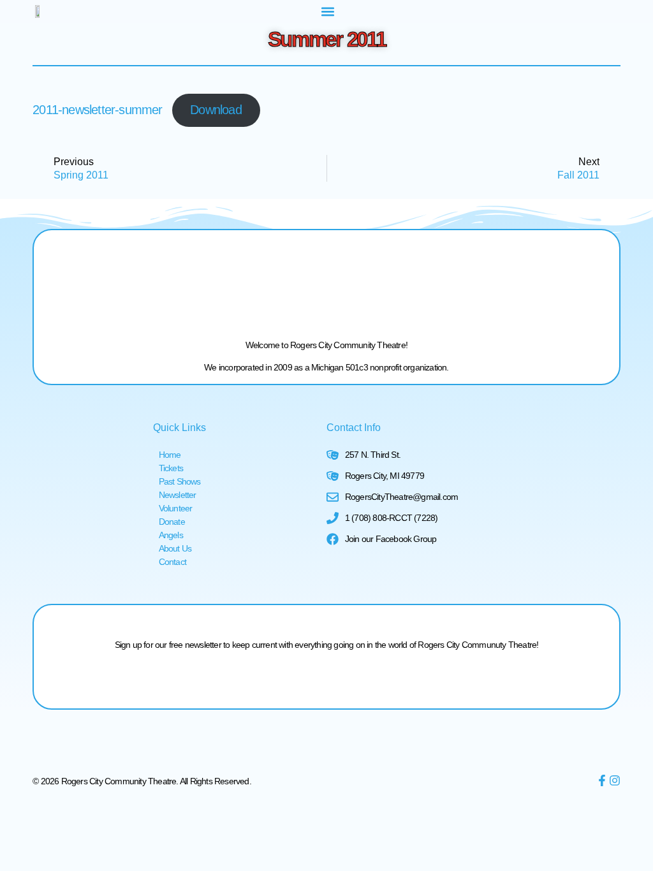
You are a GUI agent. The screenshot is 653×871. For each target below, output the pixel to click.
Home (170, 455)
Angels (171, 535)
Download (216, 110)
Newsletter (177, 495)
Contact (172, 562)
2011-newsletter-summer (97, 110)
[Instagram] (614, 780)
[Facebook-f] (602, 780)
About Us (175, 548)
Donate (172, 521)
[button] (328, 11)
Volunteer (176, 508)
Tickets (171, 468)
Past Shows (180, 481)
